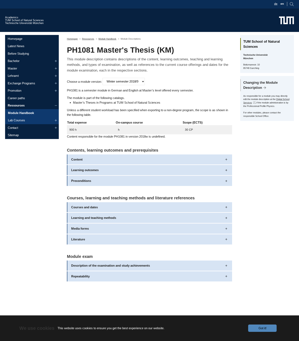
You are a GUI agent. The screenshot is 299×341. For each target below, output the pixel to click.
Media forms (80, 228)
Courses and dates (84, 207)
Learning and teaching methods (93, 217)
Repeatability (80, 276)
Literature (78, 239)
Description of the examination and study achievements (110, 265)
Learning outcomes (85, 170)
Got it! (262, 328)
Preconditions (81, 180)
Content (77, 159)
